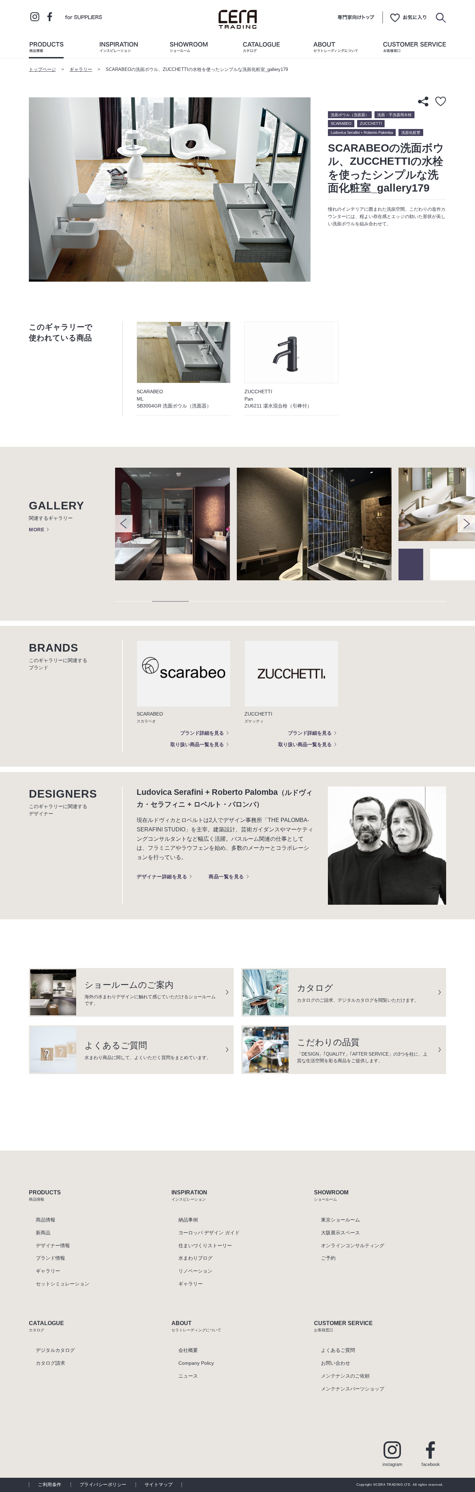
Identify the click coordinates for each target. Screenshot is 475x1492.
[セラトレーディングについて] (335, 48)
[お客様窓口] (414, 48)
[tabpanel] (176, 524)
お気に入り (408, 17)
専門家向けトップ (356, 17)
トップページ (42, 69)
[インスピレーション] (118, 48)
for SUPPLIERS (83, 17)
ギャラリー (81, 69)
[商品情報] (46, 48)
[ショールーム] (188, 48)
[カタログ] (261, 48)
